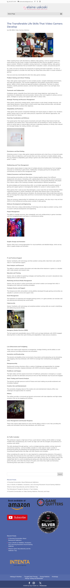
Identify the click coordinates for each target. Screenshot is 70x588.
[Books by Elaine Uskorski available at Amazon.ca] (19, 504)
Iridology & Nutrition (16, 577)
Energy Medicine (44, 577)
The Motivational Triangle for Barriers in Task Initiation (22, 489)
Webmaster (43, 586)
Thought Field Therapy (31, 577)
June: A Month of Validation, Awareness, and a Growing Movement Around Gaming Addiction (33, 484)
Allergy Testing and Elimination (34, 578)
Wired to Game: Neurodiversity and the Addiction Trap (22, 487)
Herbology (55, 577)
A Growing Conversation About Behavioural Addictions (23, 482)
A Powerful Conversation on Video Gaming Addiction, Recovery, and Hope (28, 491)
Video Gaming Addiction (22, 30)
